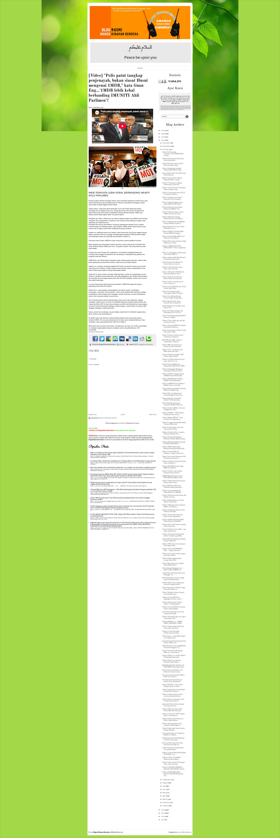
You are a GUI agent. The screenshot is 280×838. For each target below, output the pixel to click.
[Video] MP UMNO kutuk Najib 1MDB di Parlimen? (172, 467)
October (166, 149)
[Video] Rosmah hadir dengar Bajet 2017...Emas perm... (172, 651)
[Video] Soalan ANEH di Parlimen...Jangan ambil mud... (173, 452)
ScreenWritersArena (184, 832)
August (165, 783)
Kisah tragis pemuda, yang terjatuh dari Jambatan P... (172, 302)
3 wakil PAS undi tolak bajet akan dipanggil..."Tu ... (173, 574)
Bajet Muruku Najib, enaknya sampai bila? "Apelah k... (172, 341)
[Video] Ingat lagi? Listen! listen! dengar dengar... (173, 729)
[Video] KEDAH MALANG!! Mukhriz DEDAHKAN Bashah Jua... (172, 773)
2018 (162, 134)
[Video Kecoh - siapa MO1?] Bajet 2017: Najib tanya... (173, 637)
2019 (162, 130)
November (166, 146)
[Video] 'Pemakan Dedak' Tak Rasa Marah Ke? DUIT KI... (172, 312)
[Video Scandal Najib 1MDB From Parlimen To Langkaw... (173, 237)
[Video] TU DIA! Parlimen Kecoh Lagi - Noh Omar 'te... (173, 360)
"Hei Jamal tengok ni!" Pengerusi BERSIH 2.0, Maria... (173, 734)
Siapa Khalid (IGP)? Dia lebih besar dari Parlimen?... (174, 174)
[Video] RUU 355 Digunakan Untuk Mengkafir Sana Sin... (172, 394)
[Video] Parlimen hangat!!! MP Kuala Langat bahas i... (173, 355)
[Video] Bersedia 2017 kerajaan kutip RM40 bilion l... (173, 564)
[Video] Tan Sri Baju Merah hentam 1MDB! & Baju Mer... (172, 297)
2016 (162, 140)
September (167, 780)
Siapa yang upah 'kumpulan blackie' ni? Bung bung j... (171, 399)
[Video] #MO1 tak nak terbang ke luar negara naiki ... (173, 545)
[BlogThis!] (92, 351)
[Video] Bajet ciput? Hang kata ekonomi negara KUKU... (173, 583)
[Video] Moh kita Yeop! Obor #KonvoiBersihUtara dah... (172, 710)
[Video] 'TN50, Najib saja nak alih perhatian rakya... (173, 321)
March (165, 799)
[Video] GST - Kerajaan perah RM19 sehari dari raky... (172, 350)
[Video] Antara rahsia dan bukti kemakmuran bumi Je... (173, 700)
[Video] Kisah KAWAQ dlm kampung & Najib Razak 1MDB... (173, 365)
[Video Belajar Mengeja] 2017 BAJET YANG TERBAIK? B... (172, 569)
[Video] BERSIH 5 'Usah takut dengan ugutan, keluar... (172, 685)
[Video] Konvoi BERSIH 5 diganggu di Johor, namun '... (172, 598)
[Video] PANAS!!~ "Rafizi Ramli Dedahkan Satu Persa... (173, 414)
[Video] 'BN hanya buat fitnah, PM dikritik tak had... (174, 496)
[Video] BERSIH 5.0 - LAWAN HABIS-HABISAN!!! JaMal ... (172, 622)
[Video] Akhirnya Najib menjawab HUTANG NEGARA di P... (173, 443)
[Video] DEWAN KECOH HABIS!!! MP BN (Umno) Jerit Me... (173, 384)
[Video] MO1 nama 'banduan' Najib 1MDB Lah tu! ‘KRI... (174, 242)
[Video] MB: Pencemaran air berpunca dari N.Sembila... (172, 346)
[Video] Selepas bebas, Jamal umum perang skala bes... (172, 695)
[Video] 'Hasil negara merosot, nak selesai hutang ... (173, 428)
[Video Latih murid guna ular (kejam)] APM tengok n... (172, 724)
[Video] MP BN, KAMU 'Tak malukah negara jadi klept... (172, 486)
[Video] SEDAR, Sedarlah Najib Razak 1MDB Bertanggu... (173, 232)
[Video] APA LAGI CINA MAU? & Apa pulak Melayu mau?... (173, 273)
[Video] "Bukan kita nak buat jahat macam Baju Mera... (172, 515)
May (164, 793)
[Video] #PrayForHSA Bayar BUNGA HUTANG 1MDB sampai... (174, 438)
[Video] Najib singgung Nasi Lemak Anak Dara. (171, 559)
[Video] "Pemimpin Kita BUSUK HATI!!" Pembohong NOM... (173, 535)
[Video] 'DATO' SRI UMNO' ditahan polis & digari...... (171, 758)
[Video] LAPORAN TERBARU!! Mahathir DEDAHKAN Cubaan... (173, 768)
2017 (162, 137)
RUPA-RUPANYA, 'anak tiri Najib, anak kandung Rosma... (173, 579)
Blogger (136, 423)
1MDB (136, 344)
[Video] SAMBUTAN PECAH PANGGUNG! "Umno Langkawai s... (174, 247)
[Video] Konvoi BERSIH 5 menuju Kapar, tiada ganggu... (173, 608)
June (164, 789)
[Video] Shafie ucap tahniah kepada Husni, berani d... (172, 472)
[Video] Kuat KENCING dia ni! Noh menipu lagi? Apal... (174, 287)
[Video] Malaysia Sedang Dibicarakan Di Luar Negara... (173, 218)
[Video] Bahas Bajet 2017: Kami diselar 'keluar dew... (173, 501)
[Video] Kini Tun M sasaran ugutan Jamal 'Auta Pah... (174, 525)
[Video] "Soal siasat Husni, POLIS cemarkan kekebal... (173, 193)
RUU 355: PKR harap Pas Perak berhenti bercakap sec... (172, 744)
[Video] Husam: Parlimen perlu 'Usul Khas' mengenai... (172, 336)
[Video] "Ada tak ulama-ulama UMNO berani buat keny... (172, 213)
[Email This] (89, 351)
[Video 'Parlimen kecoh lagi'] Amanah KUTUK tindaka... (172, 198)
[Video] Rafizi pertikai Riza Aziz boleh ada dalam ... (173, 159)
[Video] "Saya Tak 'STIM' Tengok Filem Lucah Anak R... (173, 715)
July (164, 786)
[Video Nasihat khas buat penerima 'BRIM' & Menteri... (172, 404)
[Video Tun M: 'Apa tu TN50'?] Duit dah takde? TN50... (174, 331)
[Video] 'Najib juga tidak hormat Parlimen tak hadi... (173, 511)
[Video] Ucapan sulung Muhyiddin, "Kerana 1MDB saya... (174, 423)
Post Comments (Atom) (108, 418)
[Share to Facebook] (96, 351)
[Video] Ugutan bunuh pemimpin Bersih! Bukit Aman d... (173, 690)
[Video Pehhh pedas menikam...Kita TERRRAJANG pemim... (173, 153)
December (166, 143)
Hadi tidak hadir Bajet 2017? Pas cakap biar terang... (173, 613)
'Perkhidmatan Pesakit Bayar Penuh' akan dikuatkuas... (172, 681)
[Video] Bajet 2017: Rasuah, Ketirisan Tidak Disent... (171, 661)
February (166, 802)
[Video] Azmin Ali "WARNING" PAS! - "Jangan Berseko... (172, 549)
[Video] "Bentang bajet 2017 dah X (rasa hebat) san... (174, 617)
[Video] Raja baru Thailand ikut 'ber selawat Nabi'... (173, 748)
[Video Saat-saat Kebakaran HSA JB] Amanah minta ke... (174, 457)
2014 (162, 813)
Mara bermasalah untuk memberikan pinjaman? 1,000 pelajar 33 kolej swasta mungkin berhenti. (123, 467)
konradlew (121, 423)
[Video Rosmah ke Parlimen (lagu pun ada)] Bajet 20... (173, 588)
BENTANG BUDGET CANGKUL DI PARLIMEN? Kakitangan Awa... (173, 666)
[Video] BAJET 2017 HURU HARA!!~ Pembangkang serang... (174, 656)
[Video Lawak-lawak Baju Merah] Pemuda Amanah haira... (173, 258)
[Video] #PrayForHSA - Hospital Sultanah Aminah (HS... (173, 433)
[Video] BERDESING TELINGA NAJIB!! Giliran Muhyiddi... (172, 380)
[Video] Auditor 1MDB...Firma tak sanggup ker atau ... (173, 409)
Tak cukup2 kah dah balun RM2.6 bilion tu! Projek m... (173, 676)
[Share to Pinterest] (98, 351)
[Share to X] (94, 351)
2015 (162, 810)
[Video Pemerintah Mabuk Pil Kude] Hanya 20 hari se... (172, 263)
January (165, 806)
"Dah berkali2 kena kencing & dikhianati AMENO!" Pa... (172, 208)
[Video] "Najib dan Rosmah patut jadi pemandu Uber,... (173, 481)
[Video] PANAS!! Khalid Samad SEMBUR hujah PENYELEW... (173, 375)
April (164, 796)
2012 (162, 820)
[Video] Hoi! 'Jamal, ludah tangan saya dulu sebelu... (173, 554)
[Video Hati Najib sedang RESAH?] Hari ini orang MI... (174, 316)
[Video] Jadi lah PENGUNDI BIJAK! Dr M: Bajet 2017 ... (174, 753)
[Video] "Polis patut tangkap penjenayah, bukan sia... (172, 184)
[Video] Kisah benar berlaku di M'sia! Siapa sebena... (172, 719)
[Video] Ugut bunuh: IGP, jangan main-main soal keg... (173, 763)
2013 (162, 816)
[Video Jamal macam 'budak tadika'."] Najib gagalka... (172, 603)
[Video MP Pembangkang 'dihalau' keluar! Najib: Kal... (174, 540)
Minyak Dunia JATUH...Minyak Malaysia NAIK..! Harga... (172, 179)
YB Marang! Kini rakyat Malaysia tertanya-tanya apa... (173, 739)
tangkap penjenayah (146, 344)
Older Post (152, 415)
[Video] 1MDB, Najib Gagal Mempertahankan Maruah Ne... (173, 447)
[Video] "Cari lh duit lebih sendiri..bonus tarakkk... (171, 632)
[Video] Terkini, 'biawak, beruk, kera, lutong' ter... (172, 282)
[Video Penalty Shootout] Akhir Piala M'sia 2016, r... (173, 227)
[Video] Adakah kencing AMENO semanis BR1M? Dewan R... (173, 222)
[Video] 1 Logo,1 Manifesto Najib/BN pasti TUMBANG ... (172, 491)
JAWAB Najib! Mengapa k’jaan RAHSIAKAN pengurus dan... (172, 477)
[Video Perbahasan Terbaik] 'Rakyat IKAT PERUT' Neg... (172, 169)
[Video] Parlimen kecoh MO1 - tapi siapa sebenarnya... (174, 530)
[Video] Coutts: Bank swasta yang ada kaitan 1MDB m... (174, 253)
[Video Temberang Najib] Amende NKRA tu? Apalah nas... (174, 389)
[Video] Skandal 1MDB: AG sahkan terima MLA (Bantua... (174, 326)
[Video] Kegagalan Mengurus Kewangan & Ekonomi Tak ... (172, 370)
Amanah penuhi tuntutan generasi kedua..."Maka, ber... (174, 642)
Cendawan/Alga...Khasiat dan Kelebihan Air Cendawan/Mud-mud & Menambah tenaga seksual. (123, 461)
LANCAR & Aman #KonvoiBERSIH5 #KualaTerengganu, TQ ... (174, 647)
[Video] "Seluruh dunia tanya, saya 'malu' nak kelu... (172, 268)
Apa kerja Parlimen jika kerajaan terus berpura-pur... (173, 705)
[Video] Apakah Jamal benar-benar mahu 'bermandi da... (172, 278)
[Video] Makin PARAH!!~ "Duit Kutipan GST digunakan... (172, 418)
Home (140, 68)
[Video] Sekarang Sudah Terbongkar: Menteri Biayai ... (173, 292)
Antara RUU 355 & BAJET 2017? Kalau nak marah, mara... (172, 671)
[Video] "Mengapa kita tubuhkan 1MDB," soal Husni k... (173, 506)
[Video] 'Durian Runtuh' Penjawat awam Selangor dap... (174, 188)
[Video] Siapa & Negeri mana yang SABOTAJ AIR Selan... (172, 203)
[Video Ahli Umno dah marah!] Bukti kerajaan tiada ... (172, 164)
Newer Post (93, 415)
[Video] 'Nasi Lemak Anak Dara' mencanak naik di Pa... (173, 627)
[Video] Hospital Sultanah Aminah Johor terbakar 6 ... (174, 462)
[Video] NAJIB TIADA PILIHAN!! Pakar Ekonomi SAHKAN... (173, 520)
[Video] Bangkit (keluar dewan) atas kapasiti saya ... (173, 593)
